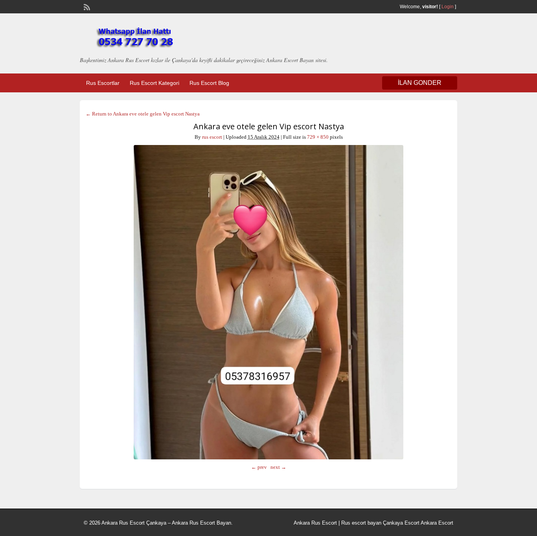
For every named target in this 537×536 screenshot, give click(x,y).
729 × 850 (318, 137)
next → (278, 467)
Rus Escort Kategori (154, 83)
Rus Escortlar (103, 83)
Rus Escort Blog (209, 83)
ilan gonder (419, 82)
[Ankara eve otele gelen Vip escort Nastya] (268, 302)
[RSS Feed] (86, 6)
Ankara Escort (437, 523)
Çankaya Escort (401, 523)
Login (447, 6)
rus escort (212, 137)
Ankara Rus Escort (315, 523)
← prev (259, 467)
